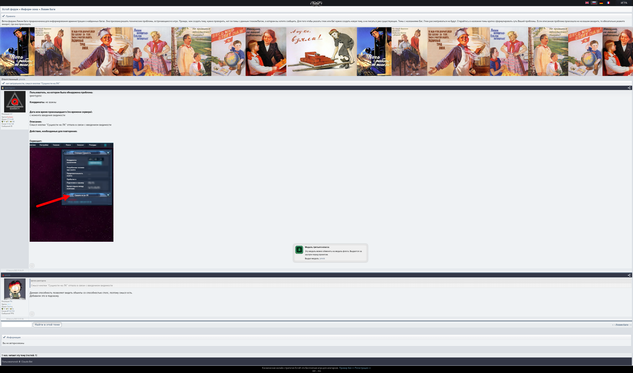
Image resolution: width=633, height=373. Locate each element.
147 (11, 114)
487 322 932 (10, 311)
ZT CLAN (10, 119)
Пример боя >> (346, 367)
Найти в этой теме (47, 324)
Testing (9, 306)
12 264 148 (10, 124)
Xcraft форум (10, 9)
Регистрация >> (363, 367)
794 (11, 301)
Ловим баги (48, 9)
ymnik (22, 79)
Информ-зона (29, 9)
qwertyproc (10, 88)
